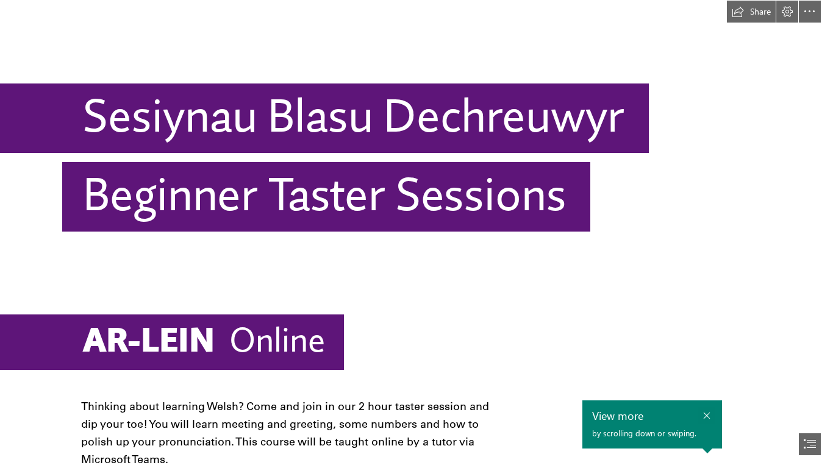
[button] (751, 12)
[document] (416, 234)
